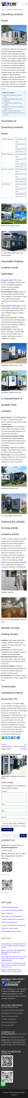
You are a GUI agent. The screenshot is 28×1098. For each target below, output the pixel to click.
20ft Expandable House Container (11, 931)
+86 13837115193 (6, 850)
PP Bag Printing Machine (8, 1019)
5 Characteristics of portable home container (12, 104)
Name (3, 804)
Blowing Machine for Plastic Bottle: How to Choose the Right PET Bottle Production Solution (14, 945)
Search (23, 835)
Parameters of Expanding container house (12, 96)
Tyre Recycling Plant (7, 1025)
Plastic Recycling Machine (9, 922)
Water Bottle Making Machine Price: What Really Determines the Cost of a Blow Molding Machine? (13, 958)
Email (3, 810)
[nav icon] (26, 4)
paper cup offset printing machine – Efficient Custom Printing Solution (11, 970)
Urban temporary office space (10, 306)
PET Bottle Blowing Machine (9, 907)
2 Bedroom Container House (9, 928)
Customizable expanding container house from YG (14, 113)
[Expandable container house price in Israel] (14, 765)
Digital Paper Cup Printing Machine (11, 916)
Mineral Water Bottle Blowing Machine (12, 1010)
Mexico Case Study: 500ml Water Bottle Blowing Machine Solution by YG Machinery (13, 952)
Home (3, 9)
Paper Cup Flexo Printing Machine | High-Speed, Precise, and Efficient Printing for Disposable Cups (13, 965)
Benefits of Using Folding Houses (12, 110)
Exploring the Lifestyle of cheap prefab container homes (13, 107)
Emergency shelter (7, 280)
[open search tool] (23, 4)
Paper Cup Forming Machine (9, 1016)
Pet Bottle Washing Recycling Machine (12, 919)
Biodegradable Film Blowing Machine (12, 1013)
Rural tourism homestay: (9, 317)
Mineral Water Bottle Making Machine (12, 910)
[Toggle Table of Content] (23, 93)
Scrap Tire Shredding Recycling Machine (13, 925)
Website (3, 817)
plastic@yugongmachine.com (15, 845)
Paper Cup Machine (7, 913)
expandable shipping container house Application (13, 100)
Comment (4, 791)
